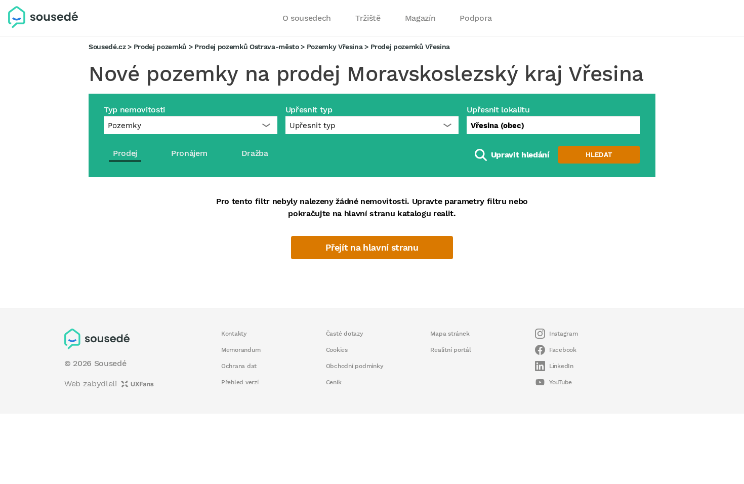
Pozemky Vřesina (335, 47)
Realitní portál (450, 349)
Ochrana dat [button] (239, 366)
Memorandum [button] (240, 349)
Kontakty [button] (234, 333)
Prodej (125, 153)
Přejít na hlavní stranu (371, 248)
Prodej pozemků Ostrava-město (246, 47)
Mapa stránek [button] (449, 333)
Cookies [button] (337, 349)
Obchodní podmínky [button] (355, 366)
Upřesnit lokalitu (498, 109)
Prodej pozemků (160, 47)
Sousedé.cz (107, 47)
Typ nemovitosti (134, 109)
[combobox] (553, 125)
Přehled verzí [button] (240, 382)
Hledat (599, 154)
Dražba (254, 153)
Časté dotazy (344, 333)
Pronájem (189, 153)
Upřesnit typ (309, 109)
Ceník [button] (334, 382)
